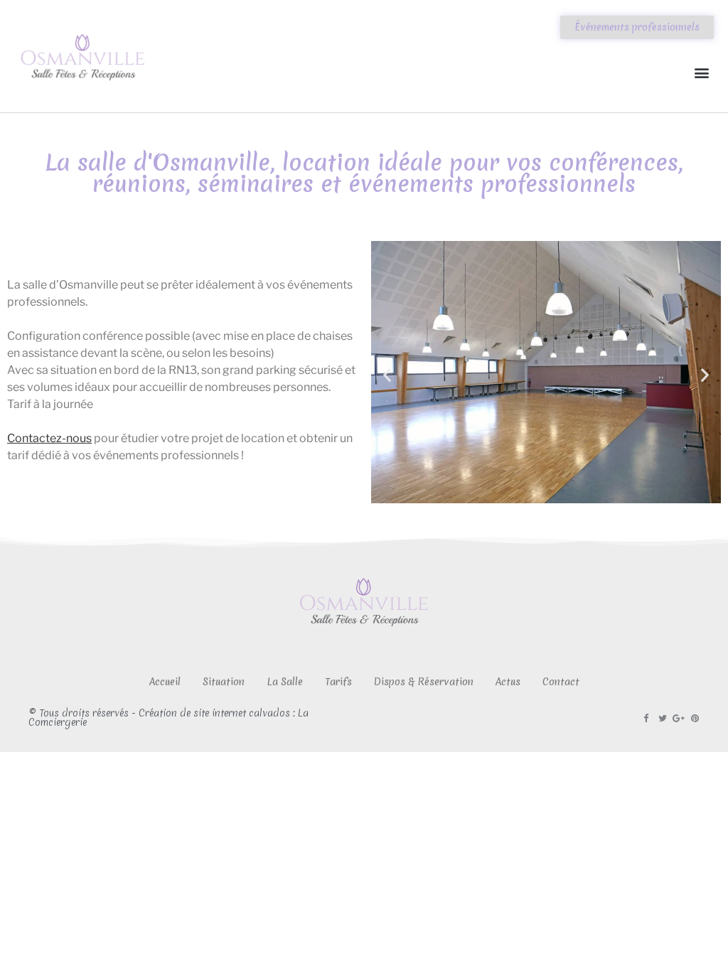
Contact (560, 681)
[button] (702, 72)
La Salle (285, 681)
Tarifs (338, 681)
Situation (224, 681)
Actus (508, 681)
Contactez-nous (49, 438)
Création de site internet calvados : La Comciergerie (168, 718)
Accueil (165, 681)
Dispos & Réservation (423, 681)
